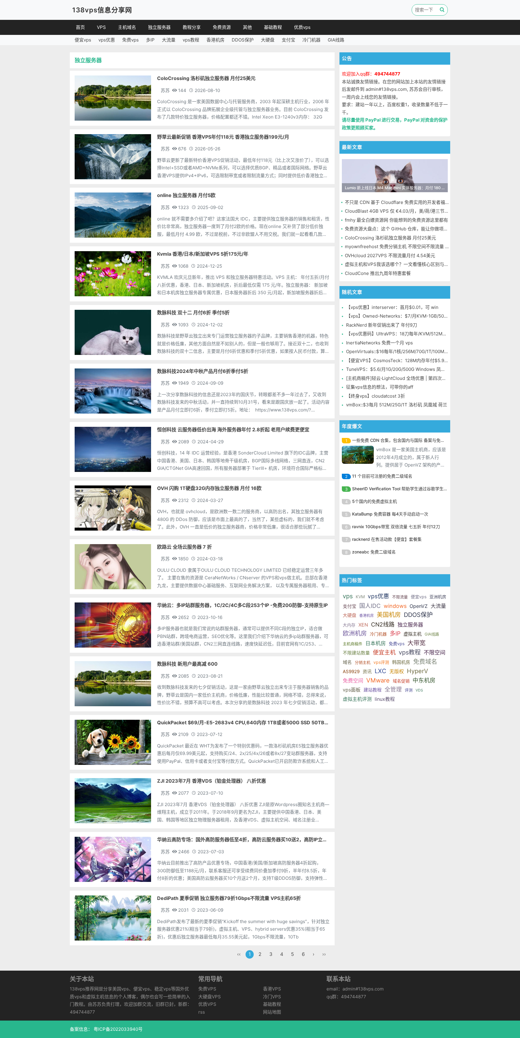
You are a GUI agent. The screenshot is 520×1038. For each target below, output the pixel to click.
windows (395, 606)
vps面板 (352, 690)
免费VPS (207, 989)
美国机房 (389, 614)
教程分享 (192, 27)
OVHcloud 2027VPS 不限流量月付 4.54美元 (390, 255)
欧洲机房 (355, 633)
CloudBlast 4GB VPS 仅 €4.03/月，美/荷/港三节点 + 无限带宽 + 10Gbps (419, 211)
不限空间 (434, 652)
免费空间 (353, 681)
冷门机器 (311, 40)
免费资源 (222, 27)
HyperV (417, 671)
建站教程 (373, 690)
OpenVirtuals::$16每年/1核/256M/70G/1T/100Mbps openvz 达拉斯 (415, 351)
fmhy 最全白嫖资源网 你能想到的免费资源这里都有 (396, 220)
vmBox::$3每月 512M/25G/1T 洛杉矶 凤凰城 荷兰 (396, 405)
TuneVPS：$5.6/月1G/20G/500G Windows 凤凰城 (398, 369)
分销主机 (362, 662)
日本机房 (375, 643)
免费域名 (425, 661)
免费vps (130, 40)
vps (348, 596)
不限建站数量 (356, 653)
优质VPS (207, 1004)
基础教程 (273, 27)
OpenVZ (419, 606)
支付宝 (288, 40)
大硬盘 (267, 40)
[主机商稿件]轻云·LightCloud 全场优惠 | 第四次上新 (398, 378)
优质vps (302, 27)
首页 (80, 27)
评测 (409, 690)
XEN (363, 625)
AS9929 (351, 671)
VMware (378, 680)
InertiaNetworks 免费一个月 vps (379, 343)
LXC (380, 671)
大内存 (349, 624)
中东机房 (424, 680)
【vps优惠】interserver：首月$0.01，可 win (392, 307)
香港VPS (272, 989)
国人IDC (370, 605)
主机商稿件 (352, 643)
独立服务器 (159, 27)
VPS (101, 27)
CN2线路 (383, 624)
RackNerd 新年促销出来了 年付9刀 (381, 325)
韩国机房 (401, 662)
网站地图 (272, 1012)
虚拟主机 (413, 634)
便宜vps (83, 40)
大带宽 (416, 643)
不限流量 (400, 596)
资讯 (367, 671)
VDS (419, 690)
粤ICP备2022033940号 (117, 1029)
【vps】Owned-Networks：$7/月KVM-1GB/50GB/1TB (403, 316)
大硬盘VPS (209, 996)
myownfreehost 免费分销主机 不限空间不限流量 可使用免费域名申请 (415, 246)
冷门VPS (272, 996)
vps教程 (191, 40)
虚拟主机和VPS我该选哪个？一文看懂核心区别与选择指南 (403, 264)
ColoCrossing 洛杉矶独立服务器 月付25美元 (390, 238)
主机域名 (127, 27)
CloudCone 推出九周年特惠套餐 (378, 273)
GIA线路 (336, 40)
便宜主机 (384, 652)
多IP (150, 40)
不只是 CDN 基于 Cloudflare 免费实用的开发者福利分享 (402, 202)
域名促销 (401, 680)
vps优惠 (106, 40)
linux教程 (385, 699)
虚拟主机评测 (357, 699)
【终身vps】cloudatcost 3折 (375, 396)
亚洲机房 (437, 596)
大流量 (168, 40)
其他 (247, 27)
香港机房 (215, 40)
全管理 (393, 689)
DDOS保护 (243, 40)
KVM (360, 596)
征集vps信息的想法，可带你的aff (379, 387)
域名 (347, 662)
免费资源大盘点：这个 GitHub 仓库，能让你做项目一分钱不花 (408, 229)
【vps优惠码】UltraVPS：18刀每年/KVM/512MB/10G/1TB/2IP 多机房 (417, 334)
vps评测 (381, 662)
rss (201, 1012)
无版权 (396, 671)
